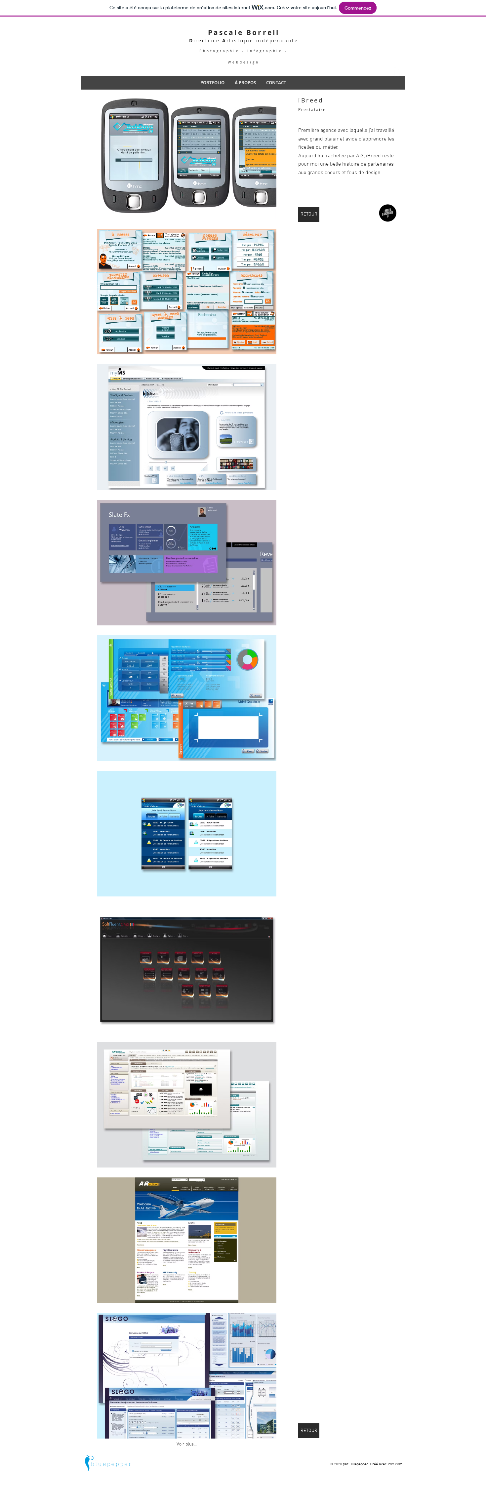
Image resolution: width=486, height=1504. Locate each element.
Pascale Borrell (244, 32)
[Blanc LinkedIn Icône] (398, 71)
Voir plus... (187, 1444)
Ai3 (360, 156)
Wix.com (395, 1464)
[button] (186, 156)
